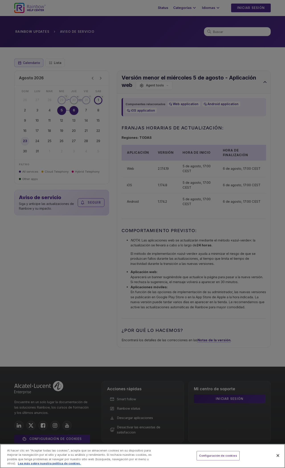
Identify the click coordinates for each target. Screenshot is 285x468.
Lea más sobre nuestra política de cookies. (49, 463)
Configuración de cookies (218, 455)
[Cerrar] (278, 455)
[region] (142, 456)
